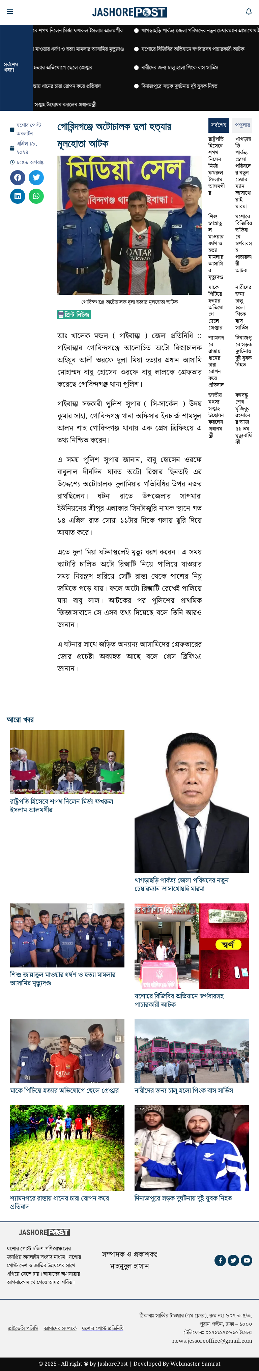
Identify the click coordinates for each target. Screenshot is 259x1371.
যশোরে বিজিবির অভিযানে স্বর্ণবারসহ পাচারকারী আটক (243, 244)
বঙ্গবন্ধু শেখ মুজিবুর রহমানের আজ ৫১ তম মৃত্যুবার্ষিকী (243, 419)
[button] (17, 177)
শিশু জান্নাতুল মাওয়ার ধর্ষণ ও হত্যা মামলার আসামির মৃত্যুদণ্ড (216, 247)
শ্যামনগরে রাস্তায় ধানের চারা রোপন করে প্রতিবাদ (216, 361)
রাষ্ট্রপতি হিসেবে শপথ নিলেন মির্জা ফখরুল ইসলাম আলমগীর (216, 166)
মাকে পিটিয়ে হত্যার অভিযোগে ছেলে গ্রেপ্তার (215, 307)
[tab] (218, 125)
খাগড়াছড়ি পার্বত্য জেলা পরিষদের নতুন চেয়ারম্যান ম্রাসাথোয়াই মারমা (243, 173)
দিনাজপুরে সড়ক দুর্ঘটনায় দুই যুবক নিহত (243, 351)
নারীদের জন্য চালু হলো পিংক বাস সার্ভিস (243, 307)
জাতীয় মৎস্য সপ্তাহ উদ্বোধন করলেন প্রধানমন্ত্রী (216, 415)
